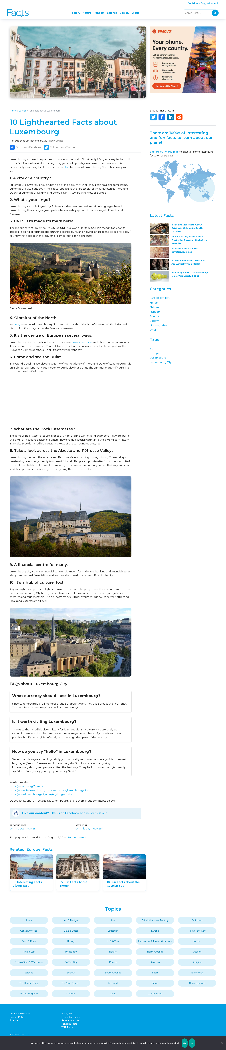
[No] (222, 1043)
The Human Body (28, 983)
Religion (197, 962)
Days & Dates (71, 930)
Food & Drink (29, 941)
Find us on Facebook (28, 147)
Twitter (153, 117)
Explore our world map (164, 151)
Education (112, 930)
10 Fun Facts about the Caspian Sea (123, 883)
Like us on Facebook (64, 813)
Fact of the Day (160, 298)
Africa (29, 920)
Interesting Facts (70, 1017)
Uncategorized (159, 325)
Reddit (179, 117)
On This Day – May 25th (24, 828)
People (113, 962)
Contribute (194, 3)
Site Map (14, 1020)
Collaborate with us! (20, 1013)
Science (112, 12)
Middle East (29, 951)
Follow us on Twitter (62, 147)
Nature (87, 12)
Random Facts (69, 1023)
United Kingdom (29, 993)
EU (152, 348)
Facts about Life (70, 1020)
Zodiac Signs (155, 993)
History (75, 12)
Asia (113, 920)
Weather (71, 993)
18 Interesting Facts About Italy (27, 883)
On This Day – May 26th (89, 828)
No (192, 1043)
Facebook (162, 117)
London (197, 941)
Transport (113, 983)
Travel (155, 983)
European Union (81, 342)
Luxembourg (158, 357)
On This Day (70, 962)
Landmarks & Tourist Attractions (155, 941)
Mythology (71, 951)
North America (155, 951)
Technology (197, 972)
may (17, 324)
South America (113, 972)
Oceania (197, 951)
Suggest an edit (210, 3)
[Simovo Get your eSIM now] (183, 92)
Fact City (18, 13)
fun (67, 167)
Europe (22, 110)
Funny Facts (68, 1013)
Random (99, 12)
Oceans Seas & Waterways (29, 962)
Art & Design (71, 920)
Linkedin (170, 117)
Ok (184, 1043)
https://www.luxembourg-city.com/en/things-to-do (41, 794)
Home (13, 110)
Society (124, 12)
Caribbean (197, 920)
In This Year (113, 941)
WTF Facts (67, 1027)
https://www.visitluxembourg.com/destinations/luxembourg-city (49, 790)
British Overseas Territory (155, 920)
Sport (155, 972)
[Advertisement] (70, 400)
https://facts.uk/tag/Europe (26, 786)
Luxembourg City (160, 362)
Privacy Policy (17, 1017)
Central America (28, 930)
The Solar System (70, 983)
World (135, 12)
